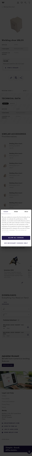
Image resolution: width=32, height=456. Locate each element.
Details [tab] (16, 212)
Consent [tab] (5, 212)
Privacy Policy (6, 232)
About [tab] (26, 212)
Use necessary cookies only (16, 243)
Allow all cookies (16, 238)
